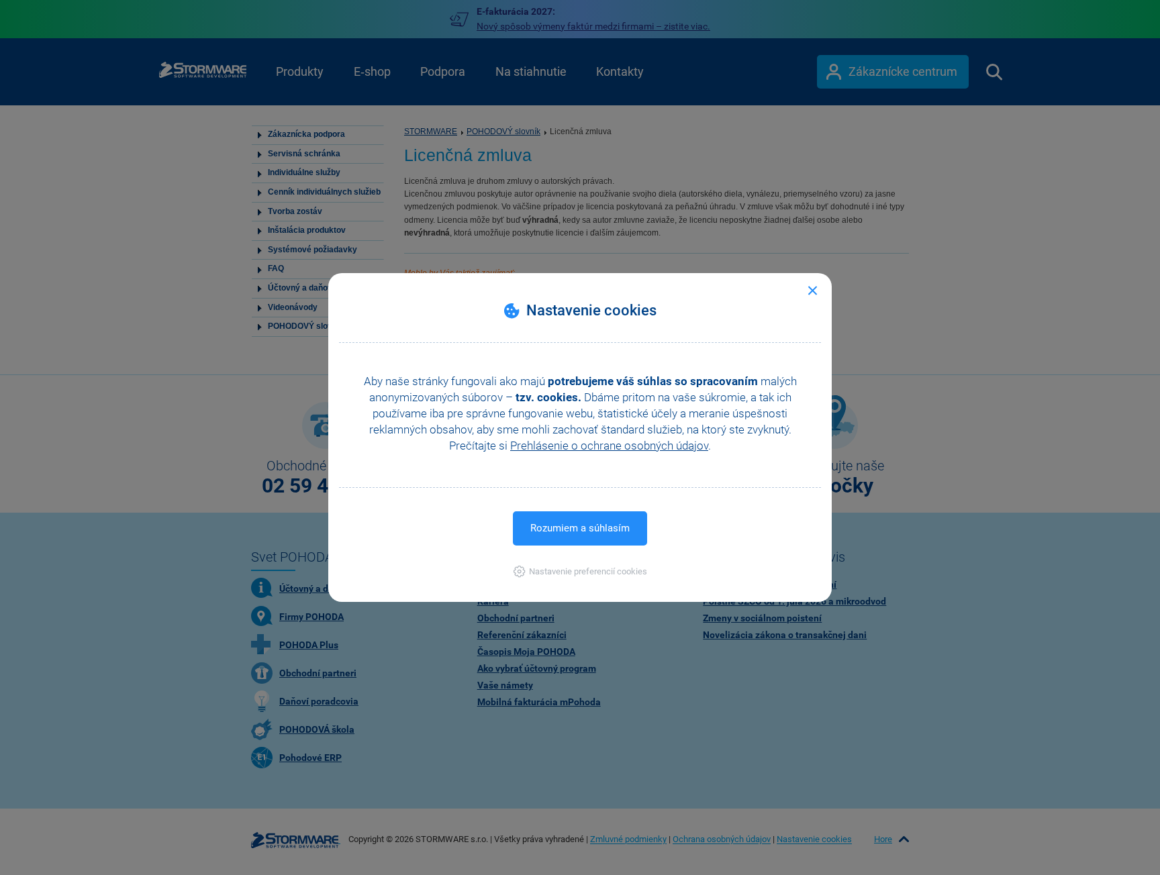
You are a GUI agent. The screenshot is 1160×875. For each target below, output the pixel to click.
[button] (580, 571)
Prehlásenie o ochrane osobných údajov (609, 445)
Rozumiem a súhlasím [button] (580, 528)
